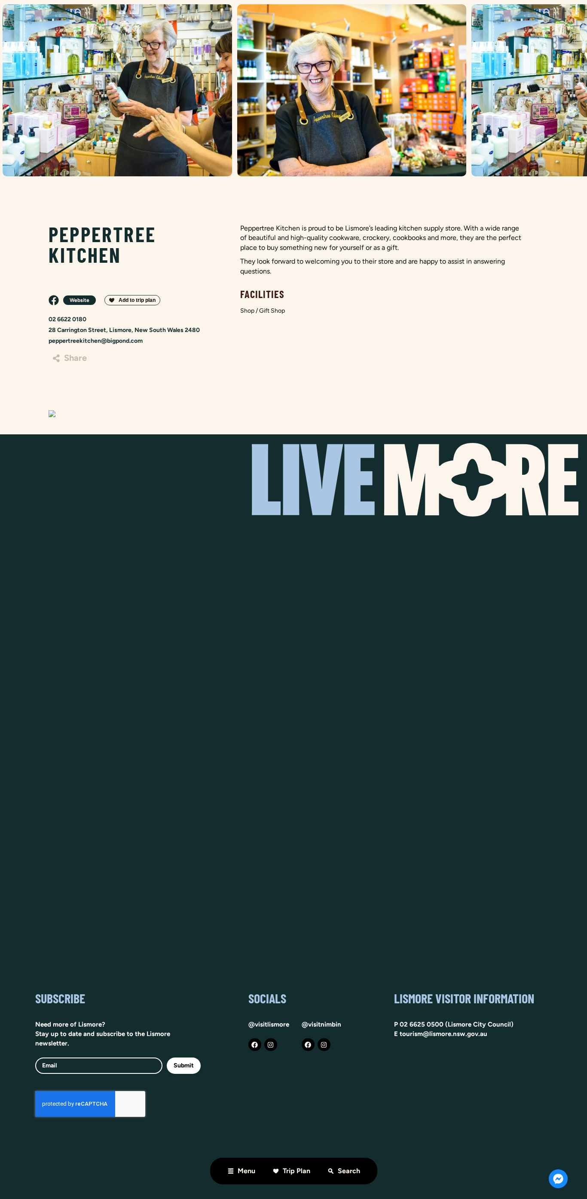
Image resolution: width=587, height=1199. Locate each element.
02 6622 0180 (67, 319)
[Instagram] (270, 1044)
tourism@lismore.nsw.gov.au (443, 1034)
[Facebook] (254, 1044)
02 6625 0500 (421, 1024)
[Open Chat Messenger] (558, 1178)
